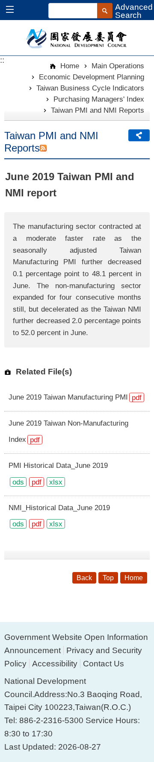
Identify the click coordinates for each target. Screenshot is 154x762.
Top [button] (108, 577)
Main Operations (118, 65)
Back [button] (84, 577)
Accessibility (54, 663)
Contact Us (103, 663)
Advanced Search (134, 11)
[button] (14, 10)
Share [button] (139, 135)
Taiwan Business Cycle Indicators (90, 88)
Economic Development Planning (91, 77)
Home (68, 65)
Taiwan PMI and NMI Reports (97, 110)
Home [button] (133, 577)
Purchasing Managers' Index (98, 99)
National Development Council (77, 38)
